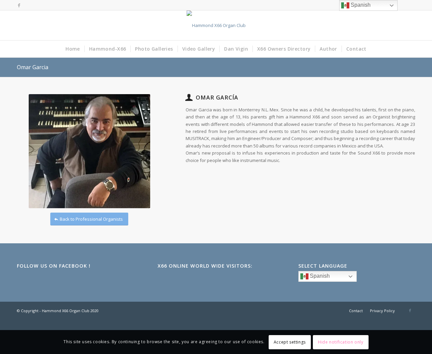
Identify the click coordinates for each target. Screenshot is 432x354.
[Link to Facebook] (19, 5)
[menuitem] (72, 48)
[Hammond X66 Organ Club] (216, 25)
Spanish (319, 276)
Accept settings (290, 342)
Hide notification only (340, 342)
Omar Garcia (32, 67)
